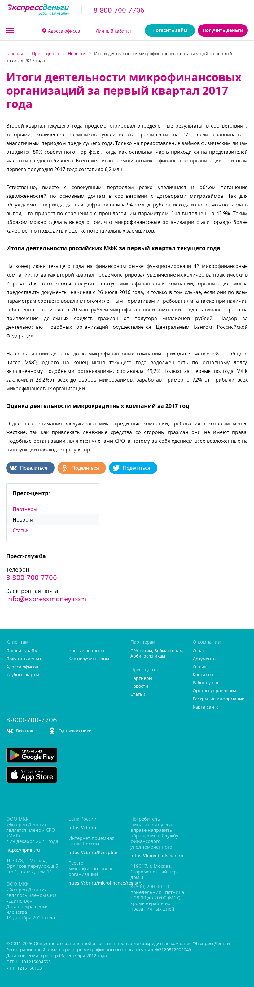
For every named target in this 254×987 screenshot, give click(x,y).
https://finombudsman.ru (156, 855)
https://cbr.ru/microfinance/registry (96, 883)
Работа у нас (206, 683)
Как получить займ (88, 659)
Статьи (21, 530)
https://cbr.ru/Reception (93, 852)
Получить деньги (223, 30)
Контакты (203, 674)
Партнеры (25, 509)
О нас (199, 651)
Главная (14, 54)
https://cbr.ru (82, 828)
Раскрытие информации (219, 699)
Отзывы (201, 667)
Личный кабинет (114, 31)
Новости (76, 54)
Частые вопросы (86, 651)
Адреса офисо (64, 31)
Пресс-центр (45, 54)
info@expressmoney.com (46, 599)
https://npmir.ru (23, 850)
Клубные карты (22, 674)
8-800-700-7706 (119, 10)
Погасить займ (169, 30)
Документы (205, 659)
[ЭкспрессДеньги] (38, 10)
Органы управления (214, 691)
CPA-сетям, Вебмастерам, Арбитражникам (157, 653)
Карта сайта (206, 707)
